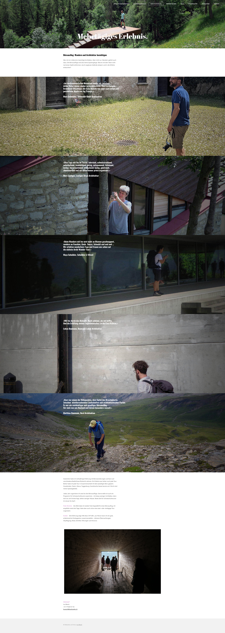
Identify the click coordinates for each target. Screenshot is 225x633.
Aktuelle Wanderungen (121, 3)
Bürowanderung (156, 3)
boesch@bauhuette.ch (70, 609)
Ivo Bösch (79, 625)
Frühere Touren (171, 3)
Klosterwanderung (139, 3)
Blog (182, 3)
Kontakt (216, 3)
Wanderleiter (192, 3)
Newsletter (205, 3)
